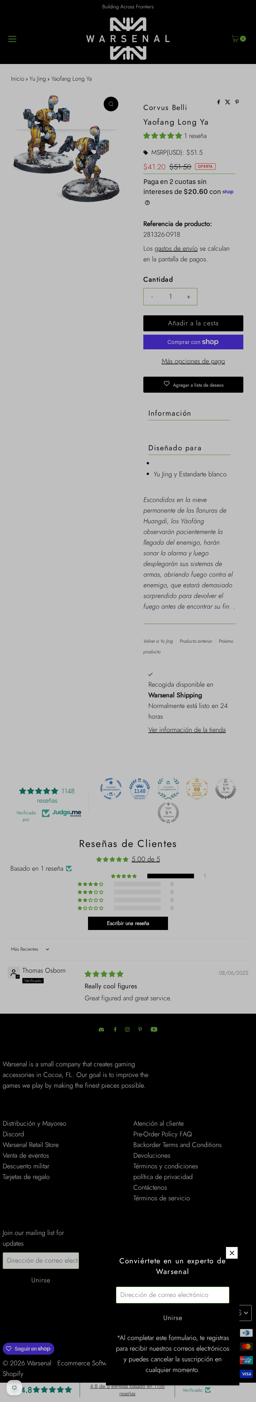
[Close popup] (232, 1253)
